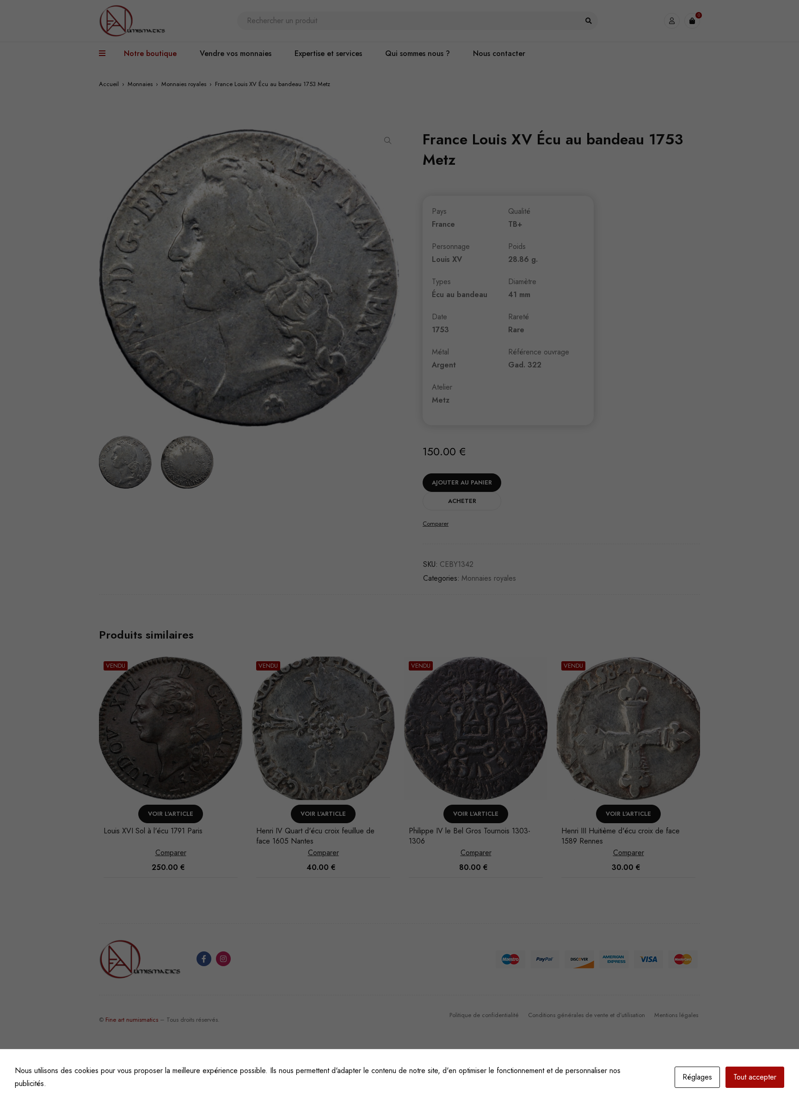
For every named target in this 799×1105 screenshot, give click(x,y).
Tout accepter (754, 1077)
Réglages (697, 1077)
